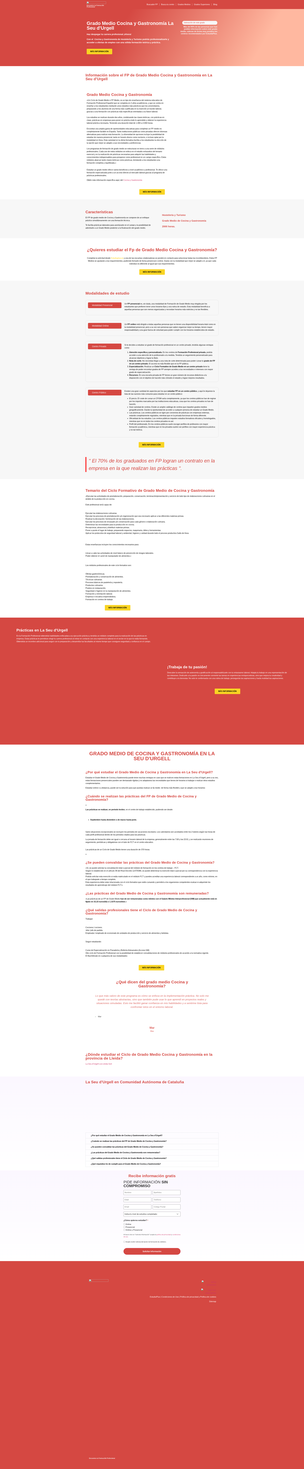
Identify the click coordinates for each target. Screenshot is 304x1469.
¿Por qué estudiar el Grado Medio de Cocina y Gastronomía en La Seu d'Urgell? (126, 1135)
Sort (110, 1064)
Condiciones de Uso (170, 1297)
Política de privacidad (189, 1297)
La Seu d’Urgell (92, 1064)
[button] (76, 702)
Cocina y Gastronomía (132, 180)
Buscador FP (152, 4)
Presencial (130, 1227)
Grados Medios (184, 4)
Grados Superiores (202, 4)
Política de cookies (208, 1297)
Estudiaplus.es (117, 258)
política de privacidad (164, 1234)
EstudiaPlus (155, 1297)
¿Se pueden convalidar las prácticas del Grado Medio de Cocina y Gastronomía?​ (127, 1147)
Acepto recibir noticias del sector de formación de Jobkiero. (146, 1242)
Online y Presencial (134, 1230)
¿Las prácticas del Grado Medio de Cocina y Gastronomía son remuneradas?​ (125, 1153)
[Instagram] (215, 1273)
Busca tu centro (167, 4)
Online (128, 1224)
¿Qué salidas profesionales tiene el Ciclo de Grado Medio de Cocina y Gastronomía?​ (129, 1158)
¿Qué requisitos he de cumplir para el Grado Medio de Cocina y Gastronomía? (126, 1164)
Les (100, 1064)
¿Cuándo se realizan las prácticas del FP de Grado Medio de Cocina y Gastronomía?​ (129, 1141)
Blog (215, 4)
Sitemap (212, 1301)
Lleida (105, 1064)
